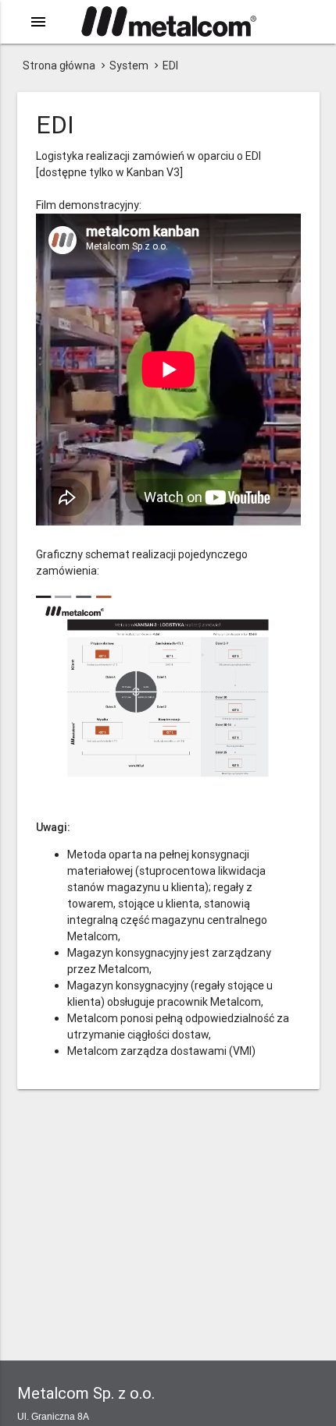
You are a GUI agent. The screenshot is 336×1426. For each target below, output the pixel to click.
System (128, 65)
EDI (170, 65)
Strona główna (59, 65)
